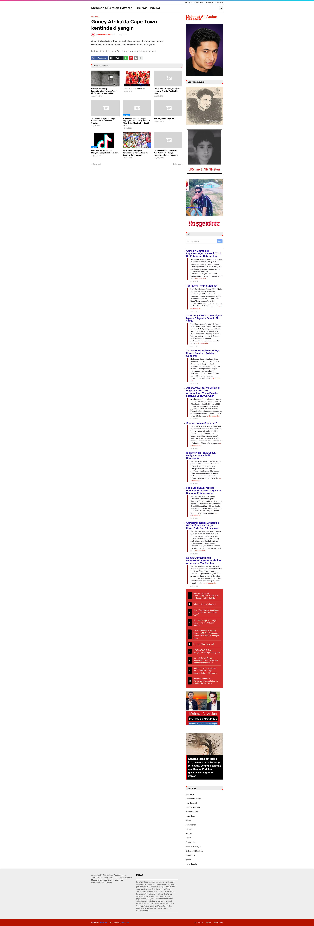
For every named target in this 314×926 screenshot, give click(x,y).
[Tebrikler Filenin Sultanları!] (137, 78)
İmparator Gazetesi (193, 799)
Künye (188, 820)
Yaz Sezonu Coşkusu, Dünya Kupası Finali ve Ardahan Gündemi (103, 120)
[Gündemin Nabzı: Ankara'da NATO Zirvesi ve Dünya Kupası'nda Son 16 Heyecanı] (168, 140)
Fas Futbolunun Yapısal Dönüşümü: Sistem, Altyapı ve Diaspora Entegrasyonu (135, 152)
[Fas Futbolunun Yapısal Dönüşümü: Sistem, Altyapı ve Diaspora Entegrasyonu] (137, 140)
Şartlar (188, 860)
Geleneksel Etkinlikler (194, 851)
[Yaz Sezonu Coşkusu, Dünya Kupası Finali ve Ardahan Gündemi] (105, 108)
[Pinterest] (131, 58)
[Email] (136, 58)
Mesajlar (155, 8)
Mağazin (189, 829)
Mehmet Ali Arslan (193, 807)
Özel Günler (190, 842)
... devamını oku (199, 278)
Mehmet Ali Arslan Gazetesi (112, 8)
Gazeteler (142, 8)
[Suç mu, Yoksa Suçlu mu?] (168, 108)
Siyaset (189, 833)
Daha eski (177, 164)
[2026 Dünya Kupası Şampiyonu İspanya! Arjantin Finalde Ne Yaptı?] (168, 78)
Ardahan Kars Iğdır (193, 846)
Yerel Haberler (191, 864)
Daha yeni (97, 164)
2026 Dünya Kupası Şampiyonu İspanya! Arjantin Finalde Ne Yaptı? (167, 91)
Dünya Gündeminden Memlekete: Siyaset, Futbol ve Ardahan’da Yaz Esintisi (203, 560)
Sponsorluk (190, 855)
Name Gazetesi (192, 812)
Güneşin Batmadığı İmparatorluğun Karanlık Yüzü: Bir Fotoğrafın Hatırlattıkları (104, 91)
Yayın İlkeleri (191, 816)
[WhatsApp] (126, 58)
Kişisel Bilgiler (199, 2)
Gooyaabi (125, 922)
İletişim (208, 922)
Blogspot (103, 922)
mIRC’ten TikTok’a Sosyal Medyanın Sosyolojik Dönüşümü (104, 151)
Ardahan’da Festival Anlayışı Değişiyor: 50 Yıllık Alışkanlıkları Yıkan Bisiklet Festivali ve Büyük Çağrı (136, 121)
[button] (221, 8)
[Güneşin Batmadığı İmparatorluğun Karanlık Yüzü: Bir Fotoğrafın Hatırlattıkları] (105, 78)
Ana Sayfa (188, 2)
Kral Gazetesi (191, 803)
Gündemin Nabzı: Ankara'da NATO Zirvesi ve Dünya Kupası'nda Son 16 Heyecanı (166, 152)
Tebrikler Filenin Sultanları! (134, 89)
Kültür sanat (191, 825)
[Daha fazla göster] (140, 58)
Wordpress (218, 922)
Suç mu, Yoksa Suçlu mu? (164, 118)
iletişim (188, 838)
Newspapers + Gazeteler (214, 2)
